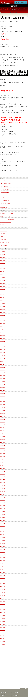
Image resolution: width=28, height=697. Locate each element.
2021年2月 (2, 422)
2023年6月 (2, 344)
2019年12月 (2, 459)
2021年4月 (2, 416)
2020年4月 (2, 448)
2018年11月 (2, 497)
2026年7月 (2, 254)
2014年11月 (2, 635)
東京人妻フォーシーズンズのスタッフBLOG (16, 8)
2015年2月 (2, 627)
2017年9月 (2, 537)
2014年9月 (2, 641)
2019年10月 (2, 465)
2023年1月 (2, 358)
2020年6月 (2, 442)
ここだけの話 (3, 239)
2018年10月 (2, 500)
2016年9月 (2, 572)
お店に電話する (21, 2)
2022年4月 (2, 381)
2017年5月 (2, 549)
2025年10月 (2, 274)
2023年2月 (2, 355)
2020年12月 (2, 427)
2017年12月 (2, 528)
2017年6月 (2, 546)
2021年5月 (2, 413)
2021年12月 (2, 393)
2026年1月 (2, 268)
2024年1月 (2, 323)
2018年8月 (2, 505)
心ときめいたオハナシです (5, 222)
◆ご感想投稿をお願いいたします (7, 200)
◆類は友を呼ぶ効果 (5, 189)
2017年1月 (2, 560)
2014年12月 (2, 633)
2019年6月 (2, 476)
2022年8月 (2, 372)
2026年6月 (2, 257)
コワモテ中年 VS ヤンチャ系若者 (7, 219)
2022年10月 (2, 367)
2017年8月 (2, 540)
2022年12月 (2, 361)
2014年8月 (2, 644)
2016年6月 (2, 580)
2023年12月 (2, 326)
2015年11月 (2, 601)
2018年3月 (2, 520)
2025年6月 (2, 283)
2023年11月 (2, 329)
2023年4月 (2, 349)
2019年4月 (2, 482)
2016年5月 (2, 583)
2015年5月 (2, 618)
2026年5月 (2, 260)
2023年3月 (2, 352)
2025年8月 (2, 277)
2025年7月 (2, 280)
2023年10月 (2, 332)
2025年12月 (2, 271)
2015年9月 (2, 606)
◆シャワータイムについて (6, 203)
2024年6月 (2, 312)
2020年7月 (2, 439)
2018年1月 (2, 526)
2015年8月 (2, 609)
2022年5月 (2, 378)
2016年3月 (2, 589)
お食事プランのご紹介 (4, 207)
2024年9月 (2, 303)
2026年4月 (2, 263)
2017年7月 (2, 543)
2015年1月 (2, 630)
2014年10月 (2, 638)
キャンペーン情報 (4, 245)
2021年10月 (2, 398)
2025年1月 (2, 292)
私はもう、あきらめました (5, 216)
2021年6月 (2, 410)
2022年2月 (2, 387)
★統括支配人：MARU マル (5, 233)
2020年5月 (2, 445)
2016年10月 (2, 569)
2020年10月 (2, 433)
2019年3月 (2, 485)
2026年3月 (2, 266)
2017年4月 (2, 552)
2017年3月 (2, 554)
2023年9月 (2, 335)
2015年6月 (2, 615)
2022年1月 (2, 390)
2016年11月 (2, 566)
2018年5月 (2, 514)
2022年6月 (2, 375)
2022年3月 (2, 384)
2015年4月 (2, 621)
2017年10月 (2, 534)
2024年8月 (2, 306)
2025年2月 (2, 289)
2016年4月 (2, 586)
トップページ (2, 8)
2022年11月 (2, 364)
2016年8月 (2, 575)
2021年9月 (2, 401)
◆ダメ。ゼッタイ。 (5, 192)
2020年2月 (2, 453)
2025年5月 (2, 286)
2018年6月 (2, 511)
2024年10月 (2, 300)
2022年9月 (2, 370)
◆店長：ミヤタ (3, 231)
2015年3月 (2, 624)
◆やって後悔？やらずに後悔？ (7, 186)
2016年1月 (2, 595)
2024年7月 (2, 309)
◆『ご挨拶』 (3, 180)
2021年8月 (2, 404)
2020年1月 (2, 456)
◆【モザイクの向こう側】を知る (7, 195)
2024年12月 (2, 294)
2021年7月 (2, 407)
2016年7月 (2, 578)
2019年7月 (2, 474)
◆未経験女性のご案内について (7, 197)
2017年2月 (2, 557)
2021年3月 (2, 419)
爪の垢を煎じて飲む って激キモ (7, 213)
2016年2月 (2, 592)
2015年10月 (2, 604)
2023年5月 (2, 346)
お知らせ (2, 236)
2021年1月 (2, 424)
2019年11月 (2, 462)
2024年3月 (2, 320)
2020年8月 (2, 436)
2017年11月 (2, 531)
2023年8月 (2, 338)
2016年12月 (2, 563)
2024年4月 (2, 318)
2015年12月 (2, 598)
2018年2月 (2, 523)
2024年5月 (2, 315)
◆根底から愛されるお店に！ (6, 183)
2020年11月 (2, 430)
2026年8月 (2, 251)
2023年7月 (2, 341)
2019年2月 (2, 488)
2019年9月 (2, 468)
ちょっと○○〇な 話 (4, 242)
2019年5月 (2, 479)
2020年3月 (2, 450)
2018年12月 (2, 494)
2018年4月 (2, 517)
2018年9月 (2, 502)
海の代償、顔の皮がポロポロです (7, 224)
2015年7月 (2, 612)
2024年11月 (2, 297)
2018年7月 (2, 508)
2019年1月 (2, 491)
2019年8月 (2, 471)
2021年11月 (2, 396)
